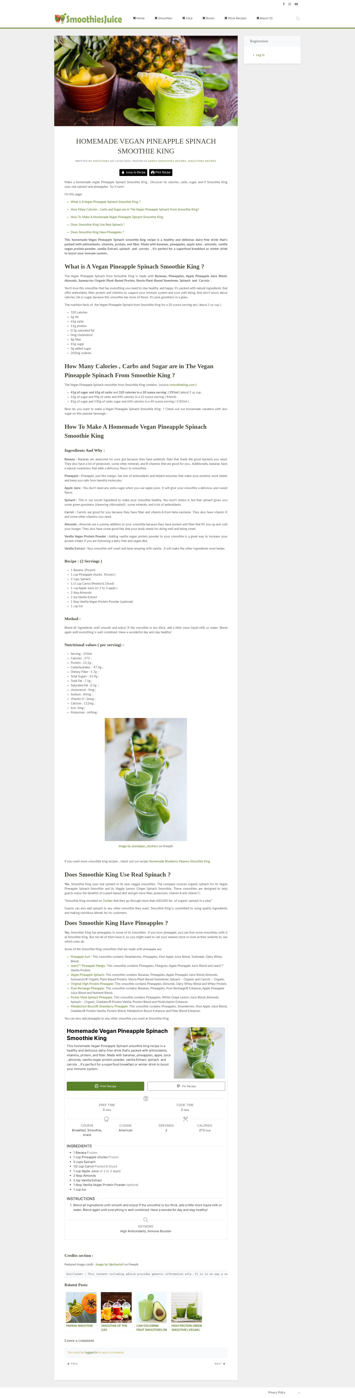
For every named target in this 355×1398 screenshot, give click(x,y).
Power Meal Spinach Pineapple (91, 997)
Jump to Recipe (135, 172)
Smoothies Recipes (202, 161)
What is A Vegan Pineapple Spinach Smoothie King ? (106, 201)
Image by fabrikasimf (109, 1264)
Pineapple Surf (80, 956)
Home (140, 18)
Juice (188, 18)
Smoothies (164, 18)
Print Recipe (162, 172)
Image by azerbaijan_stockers (138, 846)
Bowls (209, 18)
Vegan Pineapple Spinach (87, 974)
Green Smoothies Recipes (167, 161)
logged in (91, 1352)
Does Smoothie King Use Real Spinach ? (98, 224)
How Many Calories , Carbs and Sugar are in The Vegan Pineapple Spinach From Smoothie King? (135, 209)
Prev (74, 1364)
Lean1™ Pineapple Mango (88, 965)
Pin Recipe (188, 1086)
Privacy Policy (276, 1392)
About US (266, 18)
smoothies (101, 161)
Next (219, 1364)
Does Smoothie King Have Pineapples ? (97, 232)
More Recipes (237, 18)
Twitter (108, 900)
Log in (260, 55)
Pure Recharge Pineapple (87, 988)
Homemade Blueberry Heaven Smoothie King (179, 861)
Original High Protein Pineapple (92, 983)
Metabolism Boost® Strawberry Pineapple (99, 1006)
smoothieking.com (182, 384)
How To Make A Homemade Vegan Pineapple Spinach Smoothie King (117, 217)
